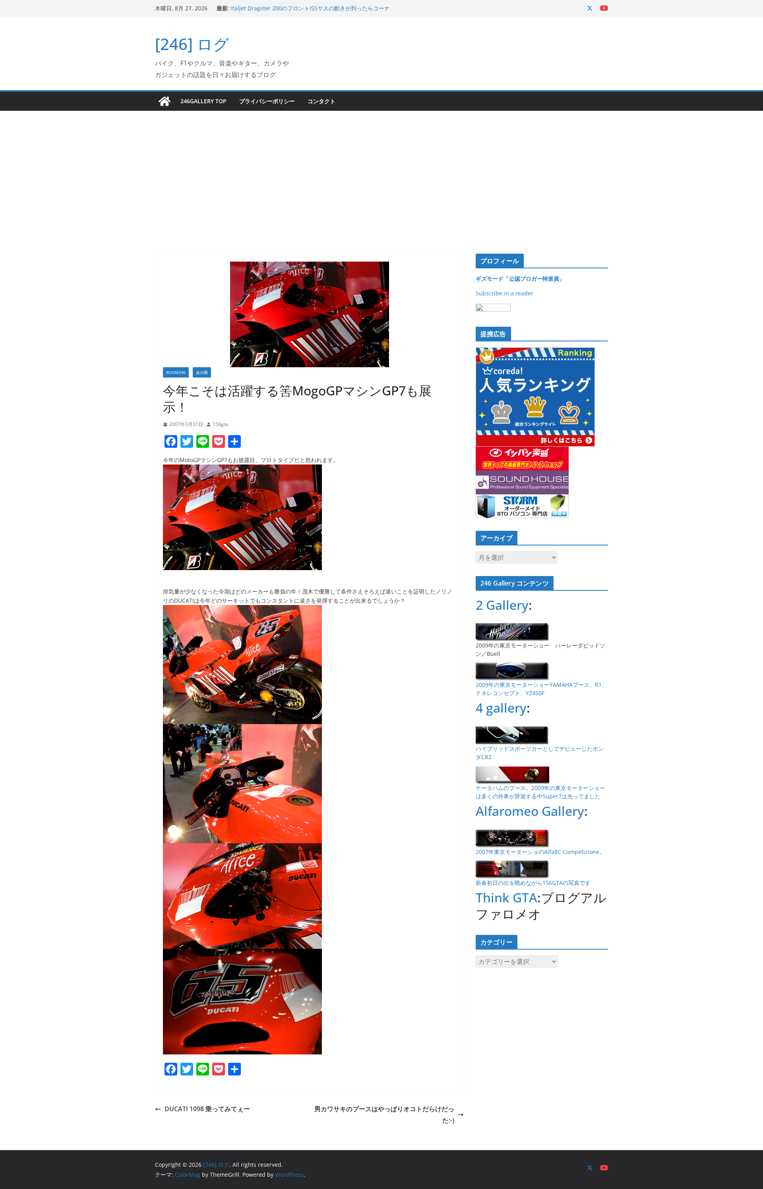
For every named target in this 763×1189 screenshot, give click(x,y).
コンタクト (321, 101)
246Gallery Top (203, 101)
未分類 (202, 372)
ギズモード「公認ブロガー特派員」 (520, 278)
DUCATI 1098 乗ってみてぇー (207, 1108)
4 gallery (501, 707)
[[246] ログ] (164, 101)
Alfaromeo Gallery (530, 810)
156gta (220, 424)
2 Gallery (502, 604)
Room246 (176, 372)
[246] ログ (192, 44)
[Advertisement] (381, 170)
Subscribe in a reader (504, 293)
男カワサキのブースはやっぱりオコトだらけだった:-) (384, 1114)
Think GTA (506, 897)
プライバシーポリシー (267, 101)
